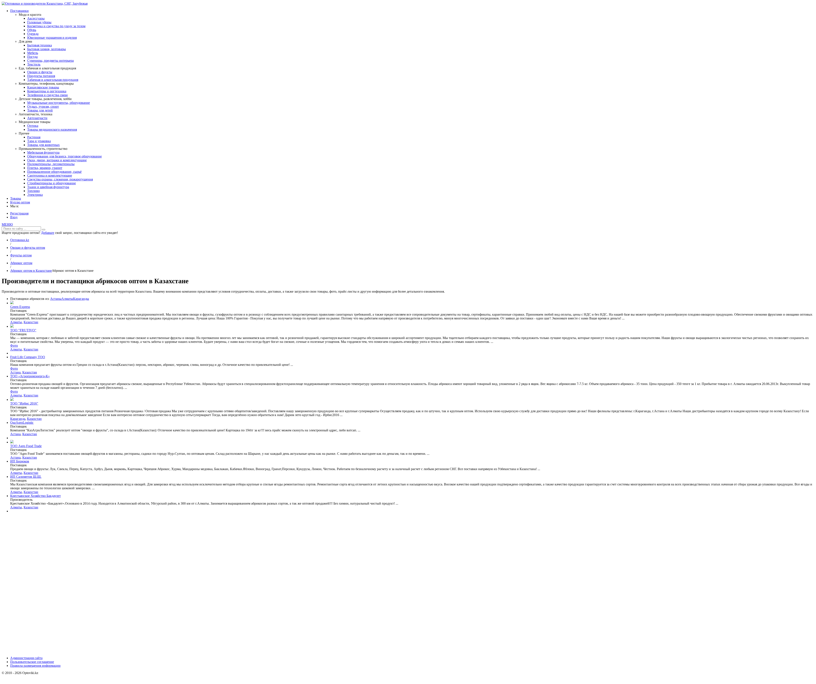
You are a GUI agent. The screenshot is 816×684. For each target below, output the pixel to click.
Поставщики (19, 11)
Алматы (67, 299)
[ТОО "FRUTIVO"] (12, 326)
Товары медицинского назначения (52, 129)
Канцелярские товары (43, 87)
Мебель (32, 53)
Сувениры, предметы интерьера (50, 60)
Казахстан (31, 322)
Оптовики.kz (19, 240)
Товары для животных (43, 145)
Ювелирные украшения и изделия (52, 37)
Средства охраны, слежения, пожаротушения (60, 179)
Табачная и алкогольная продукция (52, 80)
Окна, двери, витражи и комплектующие (57, 160)
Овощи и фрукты (39, 72)
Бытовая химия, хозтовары (46, 49)
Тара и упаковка (39, 141)
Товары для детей (40, 110)
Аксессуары (36, 18)
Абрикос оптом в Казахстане (31, 270)
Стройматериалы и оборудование (51, 183)
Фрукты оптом (21, 255)
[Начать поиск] (43, 229)
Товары (15, 198)
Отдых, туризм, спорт (43, 106)
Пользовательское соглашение (32, 662)
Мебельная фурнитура (43, 152)
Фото (14, 345)
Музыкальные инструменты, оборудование (58, 102)
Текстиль (33, 64)
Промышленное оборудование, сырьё (54, 171)
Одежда (32, 34)
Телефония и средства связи (47, 95)
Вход (13, 217)
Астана (15, 372)
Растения (33, 137)
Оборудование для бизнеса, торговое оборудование (64, 156)
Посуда (32, 57)
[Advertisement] (33, 588)
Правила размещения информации (35, 665)
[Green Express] (12, 303)
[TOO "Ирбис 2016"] (12, 399)
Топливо (33, 191)
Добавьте (47, 233)
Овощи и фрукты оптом (27, 247)
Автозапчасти (37, 118)
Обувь (31, 30)
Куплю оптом (20, 202)
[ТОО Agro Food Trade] (12, 442)
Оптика (32, 125)
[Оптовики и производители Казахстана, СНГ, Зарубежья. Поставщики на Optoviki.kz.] (45, 3)
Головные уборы (39, 22)
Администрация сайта (26, 658)
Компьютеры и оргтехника (46, 91)
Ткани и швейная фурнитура (48, 187)
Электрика (35, 194)
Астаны (55, 299)
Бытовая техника (39, 45)
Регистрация (19, 213)
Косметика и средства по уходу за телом (56, 26)
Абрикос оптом (21, 263)
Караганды (81, 299)
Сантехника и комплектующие (49, 175)
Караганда (17, 419)
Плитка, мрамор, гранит (44, 168)
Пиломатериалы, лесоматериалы (51, 164)
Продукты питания (41, 76)
